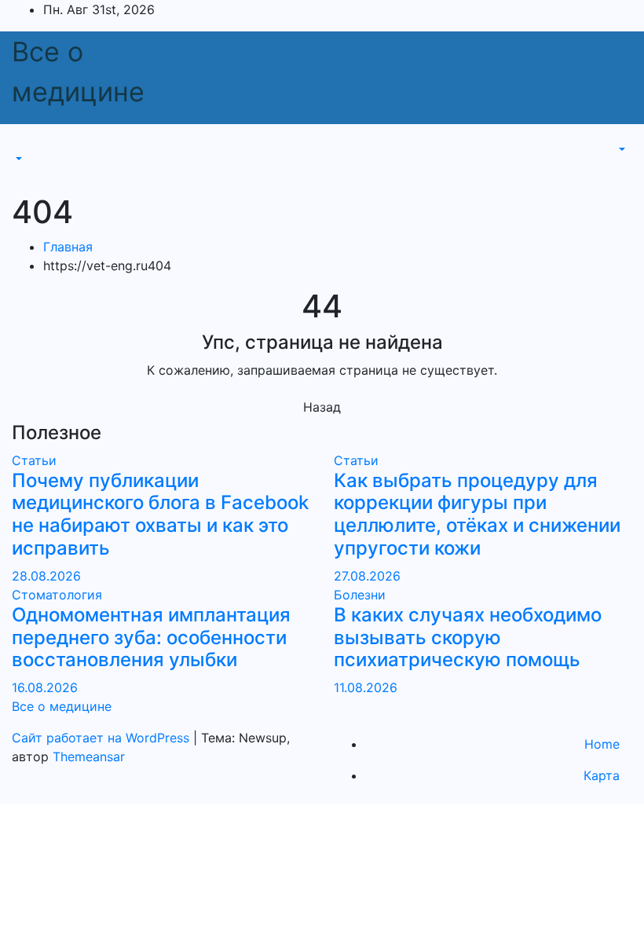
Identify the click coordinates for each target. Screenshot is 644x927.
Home (602, 744)
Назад (322, 407)
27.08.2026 (367, 576)
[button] (17, 159)
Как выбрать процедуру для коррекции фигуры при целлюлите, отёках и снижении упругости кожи (477, 514)
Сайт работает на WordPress (102, 738)
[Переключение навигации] (23, 144)
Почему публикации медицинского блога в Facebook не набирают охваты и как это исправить (160, 514)
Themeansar (89, 756)
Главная (68, 247)
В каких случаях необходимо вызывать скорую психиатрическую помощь (468, 637)
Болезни (360, 595)
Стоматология (57, 595)
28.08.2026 (46, 576)
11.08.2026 (365, 687)
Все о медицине (62, 706)
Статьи (34, 460)
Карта (602, 775)
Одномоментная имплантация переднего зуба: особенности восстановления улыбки (151, 637)
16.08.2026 (45, 687)
